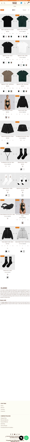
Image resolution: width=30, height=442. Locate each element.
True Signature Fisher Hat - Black (7, 162)
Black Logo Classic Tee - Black (7, 29)
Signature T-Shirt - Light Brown (7, 84)
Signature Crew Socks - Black (22, 188)
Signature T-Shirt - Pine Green (22, 84)
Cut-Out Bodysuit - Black (7, 110)
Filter (2, 9)
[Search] (4, 3)
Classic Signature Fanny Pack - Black (7, 214)
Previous (1, 21)
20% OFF (17, 41)
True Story (3, 409)
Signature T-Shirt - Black (7, 55)
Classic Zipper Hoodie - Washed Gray (22, 241)
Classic (15, 6)
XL (11, 114)
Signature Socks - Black (22, 162)
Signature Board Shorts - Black (7, 136)
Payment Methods (4, 421)
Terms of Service (4, 425)
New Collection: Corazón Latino (21, 0)
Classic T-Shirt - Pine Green (22, 29)
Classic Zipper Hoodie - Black (7, 241)
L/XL (24, 140)
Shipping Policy (4, 418)
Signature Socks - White (7, 188)
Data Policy (3, 423)
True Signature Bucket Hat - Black (22, 136)
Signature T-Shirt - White (22, 55)
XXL (13, 33)
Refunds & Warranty (4, 420)
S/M (20, 140)
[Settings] (25, 3)
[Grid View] (13, 9)
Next (14, 21)
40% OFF (17, 15)
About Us (2, 407)
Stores (2, 405)
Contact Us (3, 411)
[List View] (14, 9)
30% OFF (2, 256)
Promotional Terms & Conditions (7, 427)
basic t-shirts (4, 302)
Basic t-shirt (3, 300)
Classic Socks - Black (7, 270)
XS (17, 59)
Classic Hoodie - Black (22, 110)
